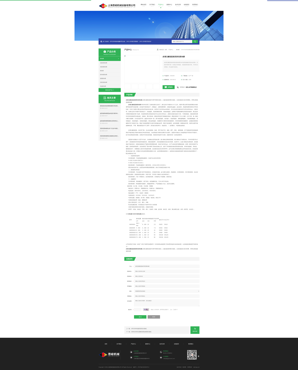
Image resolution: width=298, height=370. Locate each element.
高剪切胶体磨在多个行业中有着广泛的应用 (112, 128)
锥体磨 (102, 70)
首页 (166, 49)
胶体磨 (102, 58)
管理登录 (189, 367)
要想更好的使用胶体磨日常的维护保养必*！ (112, 106)
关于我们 (119, 344)
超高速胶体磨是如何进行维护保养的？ (110, 113)
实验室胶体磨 (103, 63)
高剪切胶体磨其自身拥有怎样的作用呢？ (111, 136)
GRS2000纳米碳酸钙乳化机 (117, 41)
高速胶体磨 (103, 86)
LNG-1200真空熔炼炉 (132, 41)
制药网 (184, 367)
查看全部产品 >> (109, 90)
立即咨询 (170, 87)
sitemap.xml (196, 367)
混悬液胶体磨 (103, 66)
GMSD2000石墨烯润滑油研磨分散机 (141, 331)
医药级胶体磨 (103, 74)
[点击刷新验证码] (146, 309)
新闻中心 (147, 344)
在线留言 (176, 344)
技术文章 (162, 344)
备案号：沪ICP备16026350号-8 (141, 367)
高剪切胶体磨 (103, 82)
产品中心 (171, 49)
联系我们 (190, 344)
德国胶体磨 (103, 78)
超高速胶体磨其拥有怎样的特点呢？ (110, 121)
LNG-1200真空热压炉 (145, 41)
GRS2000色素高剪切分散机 (139, 328)
